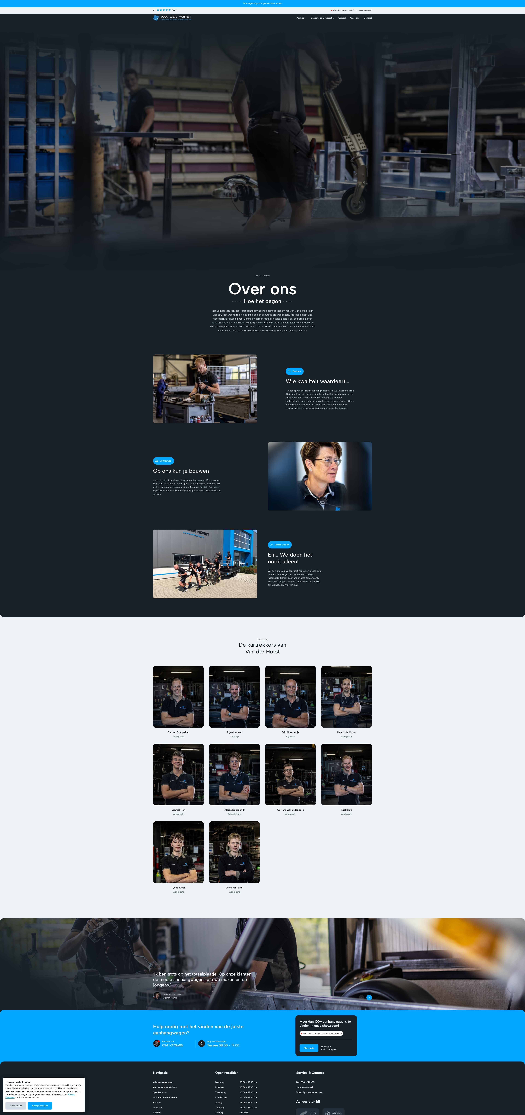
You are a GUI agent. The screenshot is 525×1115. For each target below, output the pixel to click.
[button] (301, 18)
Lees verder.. (276, 3)
